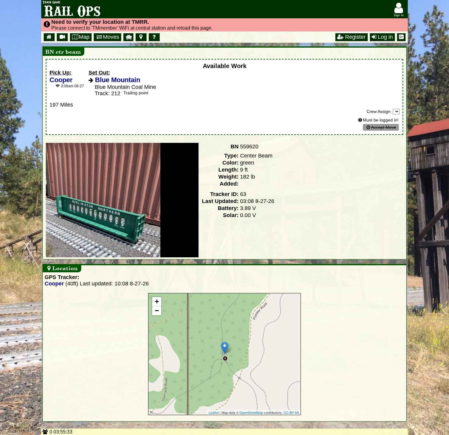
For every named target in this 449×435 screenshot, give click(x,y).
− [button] (157, 310)
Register (355, 37)
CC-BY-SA (291, 412)
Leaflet (214, 412)
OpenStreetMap (251, 412)
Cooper (61, 80)
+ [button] (157, 301)
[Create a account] (401, 37)
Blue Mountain (116, 80)
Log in (384, 37)
